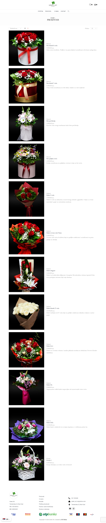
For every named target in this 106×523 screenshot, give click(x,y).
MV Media (64, 519)
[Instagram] (73, 508)
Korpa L (49, 460)
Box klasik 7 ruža (51, 83)
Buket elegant (50, 270)
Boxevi (48, 44)
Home (53, 18)
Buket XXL (49, 422)
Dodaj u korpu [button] (26, 48)
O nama (56, 11)
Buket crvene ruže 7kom (54, 233)
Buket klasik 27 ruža (52, 308)
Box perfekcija (50, 121)
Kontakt (63, 11)
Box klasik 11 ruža (51, 45)
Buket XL (49, 385)
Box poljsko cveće (51, 158)
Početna (40, 11)
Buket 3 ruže (50, 195)
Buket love (49, 346)
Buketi (48, 193)
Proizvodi (48, 11)
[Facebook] (70, 508)
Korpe (48, 458)
